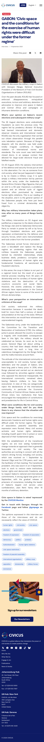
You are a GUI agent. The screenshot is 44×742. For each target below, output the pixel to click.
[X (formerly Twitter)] (35, 53)
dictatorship (19, 564)
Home (4, 650)
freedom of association (31, 535)
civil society (21, 525)
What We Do (6, 657)
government (18, 530)
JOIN (23, 5)
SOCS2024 (7, 569)
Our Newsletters (22, 619)
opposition (7, 564)
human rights (7, 525)
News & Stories (7, 666)
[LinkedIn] (40, 53)
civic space (33, 525)
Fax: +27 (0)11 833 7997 (9, 689)
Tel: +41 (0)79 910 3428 (10, 726)
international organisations (12, 559)
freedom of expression (11, 535)
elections (6, 530)
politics (18, 540)
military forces (33, 564)
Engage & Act (6, 660)
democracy (7, 540)
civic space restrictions (11, 549)
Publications (6, 663)
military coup (30, 559)
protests (28, 540)
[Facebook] (30, 53)
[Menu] (41, 5)
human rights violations (27, 545)
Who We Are (6, 654)
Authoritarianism (9, 545)
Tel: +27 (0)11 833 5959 (10, 685)
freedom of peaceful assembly (14, 554)
